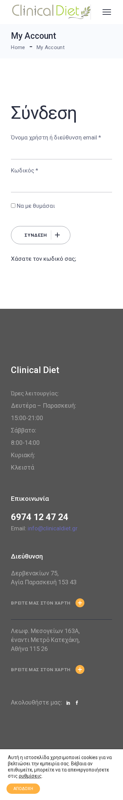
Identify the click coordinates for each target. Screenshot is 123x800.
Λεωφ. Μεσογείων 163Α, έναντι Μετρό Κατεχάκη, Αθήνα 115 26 (45, 639)
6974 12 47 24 (39, 517)
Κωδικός (24, 170)
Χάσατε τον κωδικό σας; (43, 258)
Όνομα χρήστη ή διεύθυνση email (56, 137)
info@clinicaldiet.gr (53, 528)
